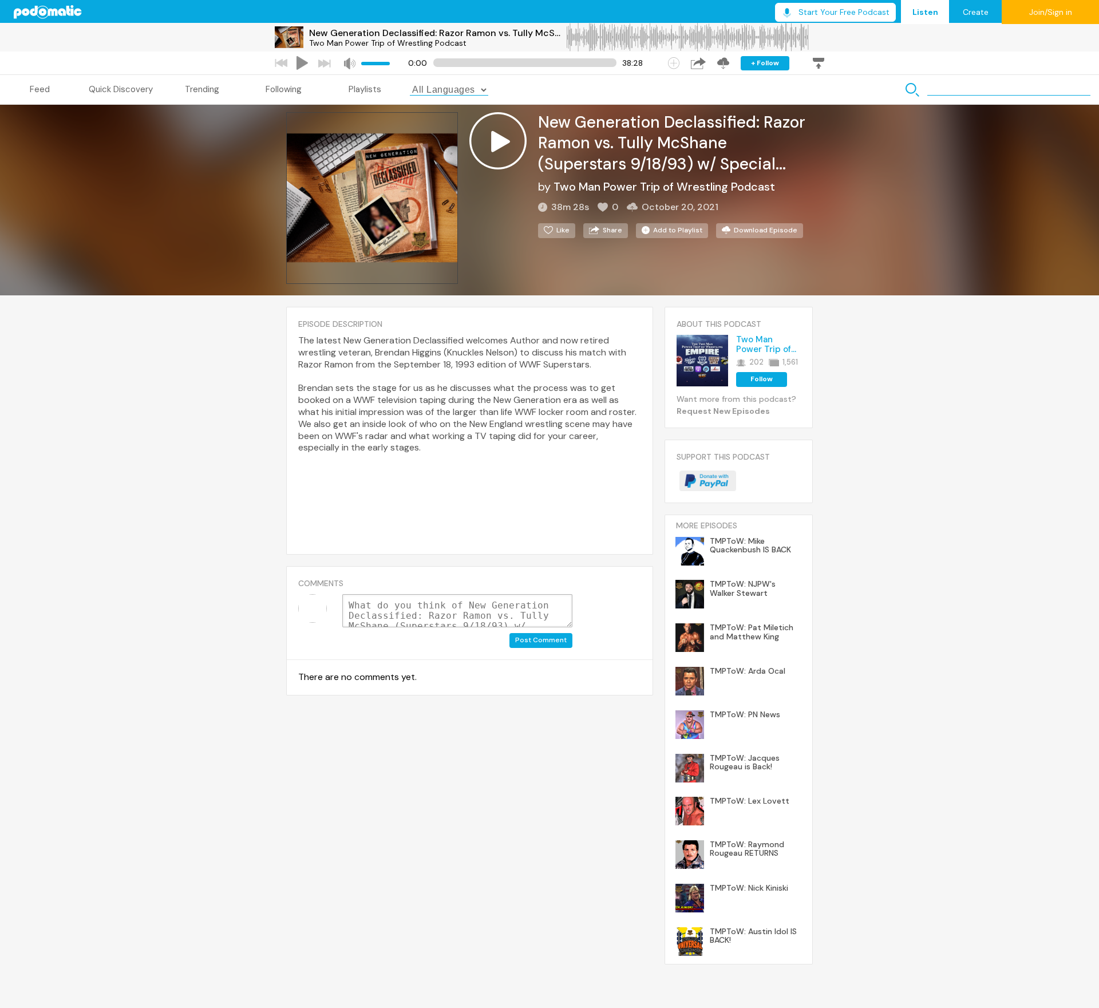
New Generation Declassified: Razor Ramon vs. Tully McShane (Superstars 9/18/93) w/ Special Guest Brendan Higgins (437, 33)
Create (976, 12)
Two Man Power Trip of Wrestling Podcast (388, 43)
